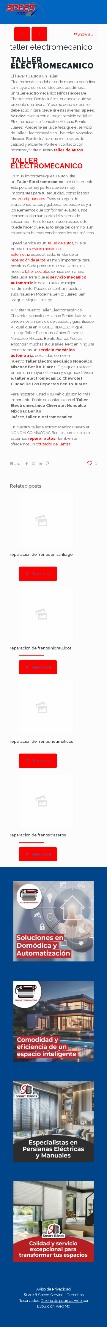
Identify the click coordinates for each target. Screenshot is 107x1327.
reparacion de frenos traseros (38, 835)
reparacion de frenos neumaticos (41, 741)
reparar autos (41, 438)
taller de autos (60, 243)
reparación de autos (28, 260)
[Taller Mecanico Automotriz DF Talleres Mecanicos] (25, 15)
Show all (85, 34)
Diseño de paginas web (62, 1300)
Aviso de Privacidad (53, 1289)
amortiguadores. (31, 199)
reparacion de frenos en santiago (41, 554)
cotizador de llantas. (53, 444)
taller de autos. (69, 150)
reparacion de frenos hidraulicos (40, 648)
